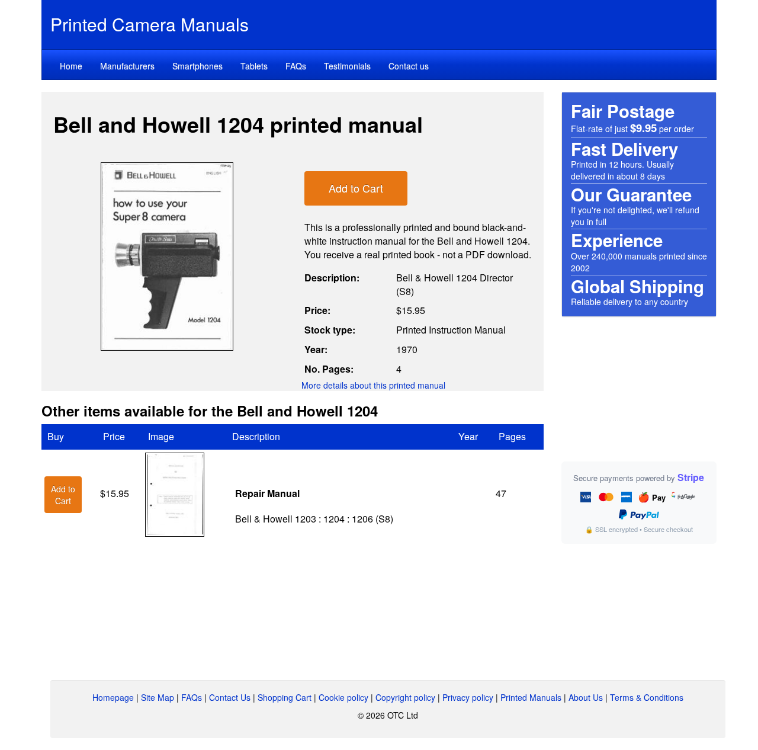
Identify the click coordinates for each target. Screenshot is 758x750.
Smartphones (197, 66)
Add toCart (63, 495)
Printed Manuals (530, 697)
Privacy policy (467, 697)
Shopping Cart (284, 697)
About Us (585, 697)
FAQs (295, 66)
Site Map (157, 697)
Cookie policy (343, 697)
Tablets (254, 66)
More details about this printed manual (373, 385)
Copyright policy (405, 697)
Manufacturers (127, 66)
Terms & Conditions (646, 697)
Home (71, 66)
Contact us (408, 66)
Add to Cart (356, 187)
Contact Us (229, 697)
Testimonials (347, 66)
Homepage (113, 697)
